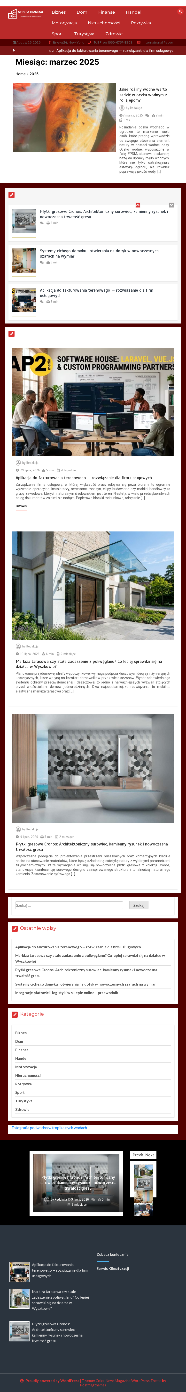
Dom (82, 12)
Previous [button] (140, 1154)
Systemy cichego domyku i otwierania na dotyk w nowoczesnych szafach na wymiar (99, 253)
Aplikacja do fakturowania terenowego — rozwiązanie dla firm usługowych (66, 50)
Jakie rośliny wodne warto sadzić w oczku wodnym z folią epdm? (143, 95)
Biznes (59, 12)
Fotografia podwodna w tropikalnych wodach (49, 1127)
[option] (66, 50)
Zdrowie (114, 33)
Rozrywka (141, 22)
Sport (57, 33)
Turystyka (84, 33)
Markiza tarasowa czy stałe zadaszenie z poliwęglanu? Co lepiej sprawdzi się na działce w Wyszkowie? (89, 664)
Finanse (106, 12)
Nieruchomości (104, 22)
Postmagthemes (93, 1385)
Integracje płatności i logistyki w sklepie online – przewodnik (66, 992)
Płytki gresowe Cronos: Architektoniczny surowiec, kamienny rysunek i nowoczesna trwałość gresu (104, 214)
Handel (133, 12)
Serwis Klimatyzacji (113, 1268)
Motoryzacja (64, 22)
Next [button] (149, 1154)
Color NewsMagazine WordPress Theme (128, 1380)
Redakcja (136, 108)
